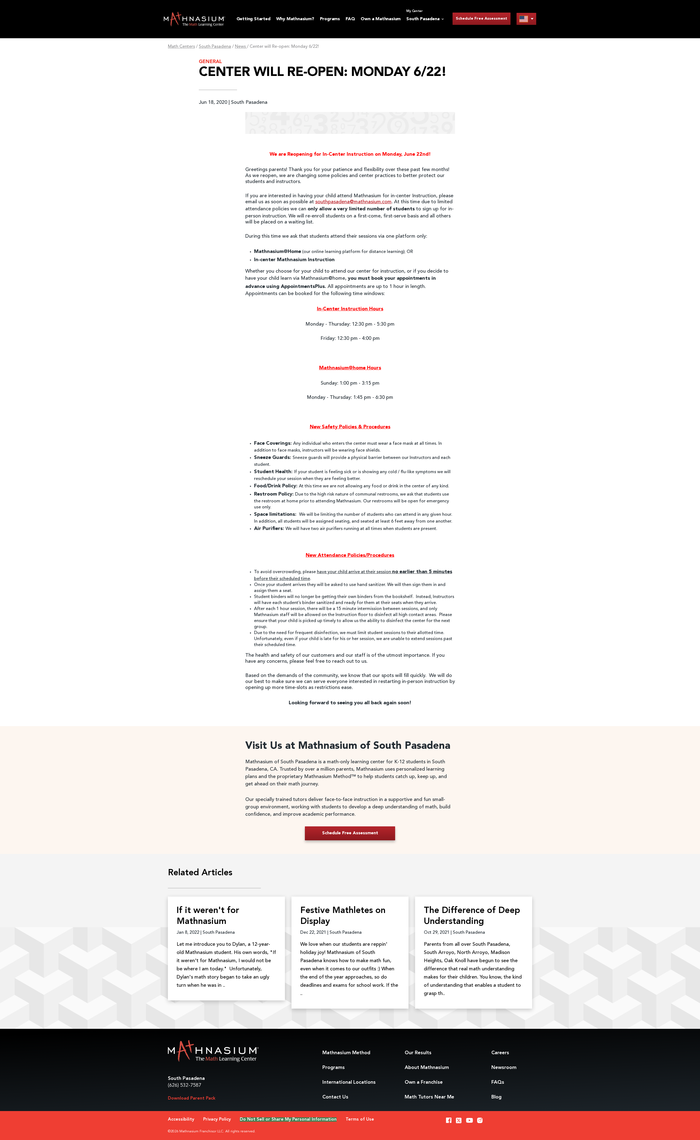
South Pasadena (215, 47)
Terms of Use (360, 1119)
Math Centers (181, 47)
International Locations (349, 1082)
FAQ (350, 19)
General (210, 61)
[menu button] (526, 19)
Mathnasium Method (346, 1052)
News (241, 47)
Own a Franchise (424, 1082)
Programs (330, 19)
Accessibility (181, 1119)
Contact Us (335, 1097)
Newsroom (504, 1067)
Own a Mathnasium (381, 19)
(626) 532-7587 (184, 1085)
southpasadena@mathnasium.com (353, 201)
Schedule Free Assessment (481, 18)
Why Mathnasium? (295, 19)
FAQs (497, 1082)
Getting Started (253, 19)
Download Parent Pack (191, 1098)
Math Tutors (429, 1097)
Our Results (418, 1052)
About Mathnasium (427, 1067)
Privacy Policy (217, 1119)
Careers (500, 1052)
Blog (496, 1097)
